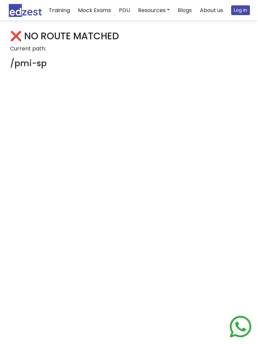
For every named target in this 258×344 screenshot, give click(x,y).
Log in (240, 10)
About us (211, 10)
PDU (124, 10)
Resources (152, 10)
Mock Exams (94, 10)
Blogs (185, 10)
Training (59, 10)
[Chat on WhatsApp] (240, 326)
